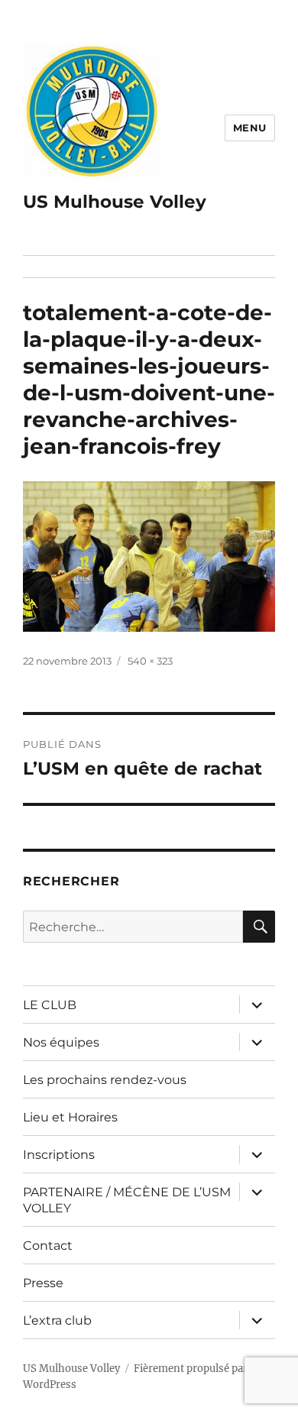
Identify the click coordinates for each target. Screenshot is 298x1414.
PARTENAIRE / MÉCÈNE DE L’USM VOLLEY (127, 1200)
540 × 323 (150, 661)
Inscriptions (59, 1154)
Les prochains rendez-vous (104, 1080)
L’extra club (57, 1320)
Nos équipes (61, 1042)
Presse (43, 1283)
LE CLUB (49, 1005)
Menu (250, 127)
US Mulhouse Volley (114, 201)
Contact (48, 1245)
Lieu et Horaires (70, 1117)
